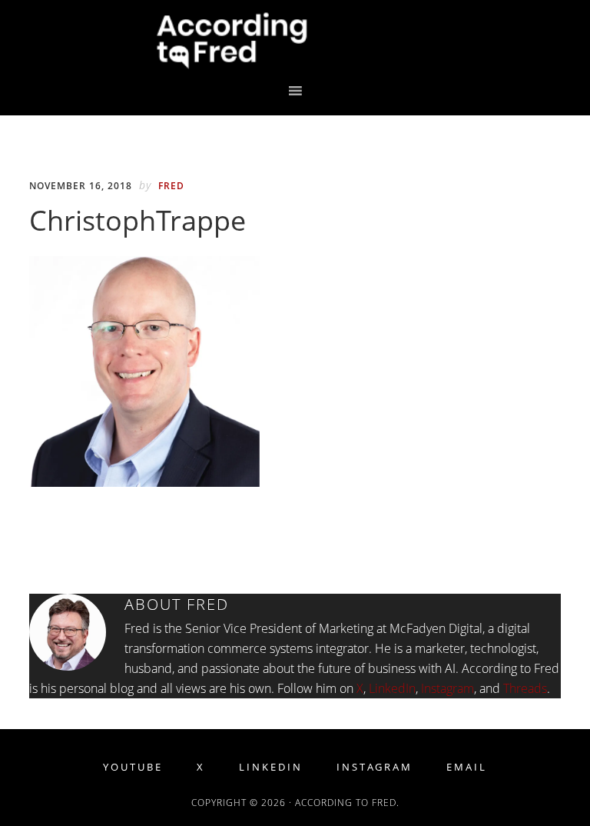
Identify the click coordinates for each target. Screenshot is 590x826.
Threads (525, 688)
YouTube (133, 767)
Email (466, 767)
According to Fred (294, 41)
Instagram (447, 688)
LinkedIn (392, 688)
